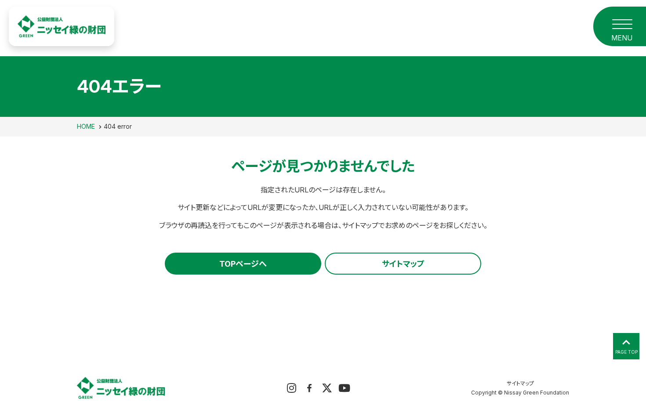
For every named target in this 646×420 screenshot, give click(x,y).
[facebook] (309, 387)
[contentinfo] (323, 385)
